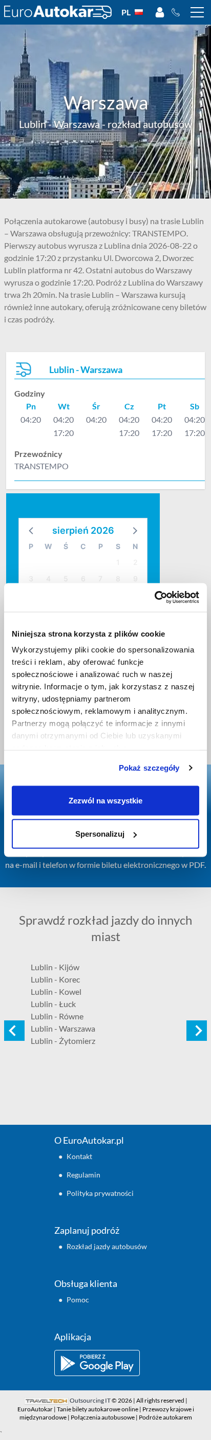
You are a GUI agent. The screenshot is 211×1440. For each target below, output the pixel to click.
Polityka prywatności (100, 1193)
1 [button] (118, 562)
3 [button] (31, 578)
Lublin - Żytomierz (63, 1040)
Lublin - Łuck (53, 1004)
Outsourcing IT (90, 1400)
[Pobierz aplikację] (105, 1363)
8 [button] (118, 578)
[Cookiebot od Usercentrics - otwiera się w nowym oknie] (154, 597)
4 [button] (48, 578)
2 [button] (135, 562)
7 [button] (100, 578)
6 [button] (83, 578)
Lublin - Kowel (56, 991)
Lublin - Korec (55, 979)
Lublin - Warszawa (63, 1028)
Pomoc (78, 1299)
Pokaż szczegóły (149, 767)
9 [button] (135, 578)
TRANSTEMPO (41, 466)
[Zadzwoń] (178, 12)
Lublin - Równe (57, 1016)
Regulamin (83, 1174)
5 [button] (66, 578)
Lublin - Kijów (55, 967)
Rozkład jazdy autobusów (107, 1246)
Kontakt (79, 1156)
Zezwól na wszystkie (105, 800)
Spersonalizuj (99, 834)
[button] (31, 530)
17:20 (63, 433)
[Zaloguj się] (159, 12)
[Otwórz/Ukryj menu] (197, 12)
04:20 (30, 419)
